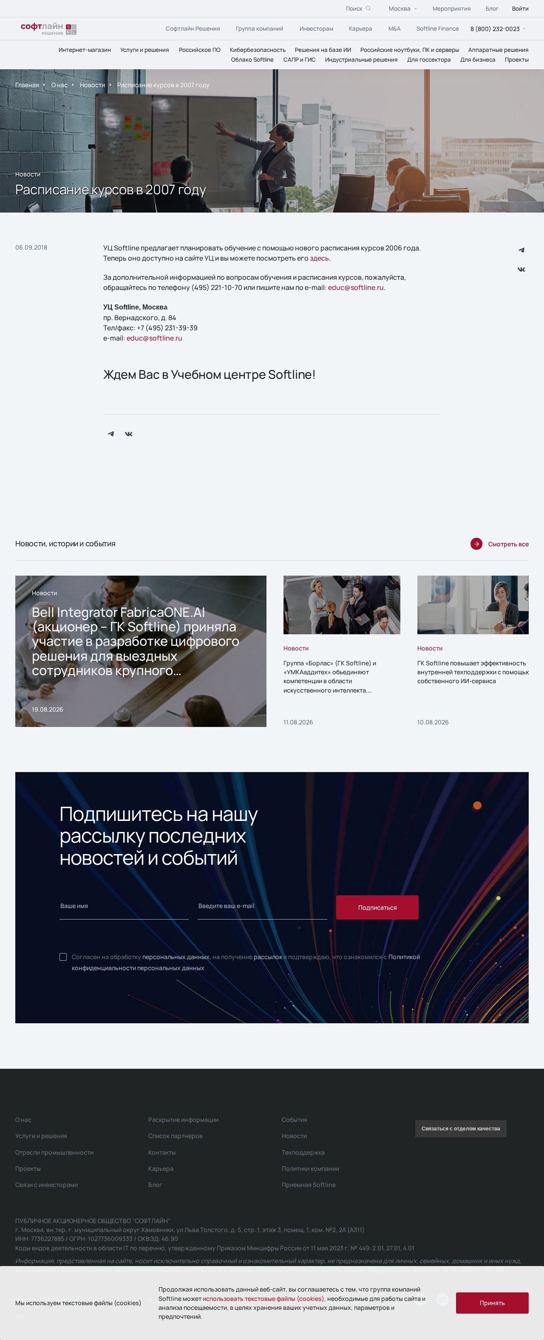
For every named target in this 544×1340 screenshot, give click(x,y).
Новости (92, 85)
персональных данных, (176, 957)
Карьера (360, 28)
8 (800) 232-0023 (495, 28)
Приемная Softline (309, 1185)
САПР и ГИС (299, 59)
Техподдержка (303, 1152)
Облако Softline (252, 59)
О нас (59, 85)
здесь (319, 258)
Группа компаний (259, 28)
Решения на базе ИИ (323, 49)
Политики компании (310, 1168)
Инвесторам (316, 28)
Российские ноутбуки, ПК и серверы (409, 49)
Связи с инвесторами (46, 1185)
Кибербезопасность (258, 49)
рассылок (268, 957)
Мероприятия (452, 8)
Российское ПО (200, 49)
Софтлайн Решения (193, 28)
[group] (140, 651)
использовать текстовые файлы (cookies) (263, 1299)
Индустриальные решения (361, 59)
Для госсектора (429, 59)
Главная (27, 85)
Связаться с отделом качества (461, 1129)
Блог (492, 8)
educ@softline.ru (356, 287)
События (294, 1120)
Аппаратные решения (498, 49)
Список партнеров (175, 1136)
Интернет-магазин (85, 49)
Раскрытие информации (183, 1120)
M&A (394, 28)
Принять (492, 1303)
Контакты (162, 1152)
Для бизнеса (478, 59)
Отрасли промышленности (54, 1152)
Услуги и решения (144, 49)
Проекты (517, 59)
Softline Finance (437, 28)
